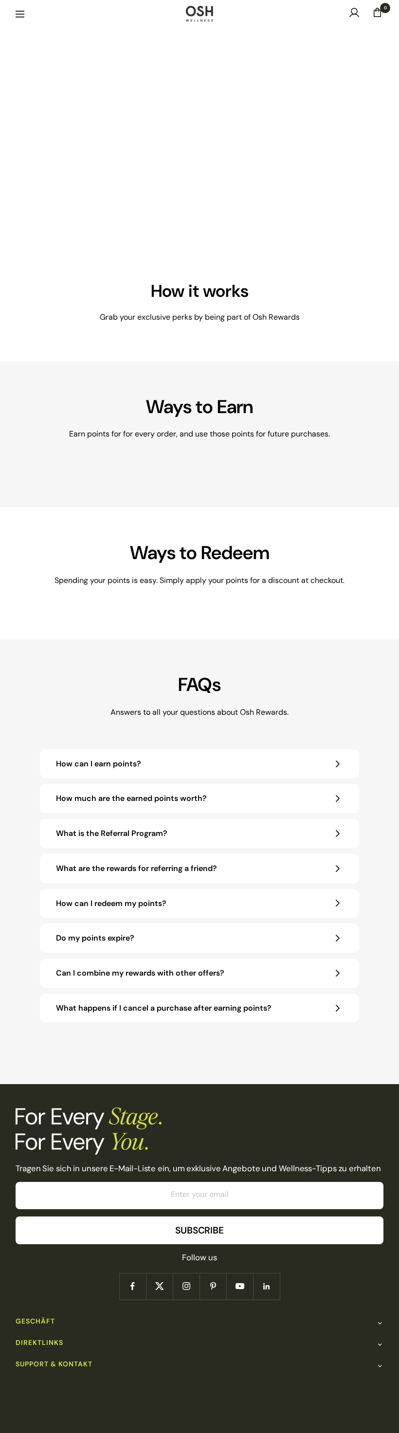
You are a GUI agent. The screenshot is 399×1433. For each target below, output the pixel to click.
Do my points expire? (95, 938)
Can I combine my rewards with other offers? (140, 973)
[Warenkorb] (377, 15)
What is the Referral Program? (111, 833)
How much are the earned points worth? (131, 798)
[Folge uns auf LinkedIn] (266, 1286)
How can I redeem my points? (111, 903)
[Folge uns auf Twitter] (159, 1286)
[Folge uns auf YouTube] (239, 1286)
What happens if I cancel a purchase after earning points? (164, 1008)
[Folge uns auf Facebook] (132, 1286)
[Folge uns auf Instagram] (186, 1286)
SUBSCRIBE (199, 1230)
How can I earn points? (98, 764)
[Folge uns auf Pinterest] (213, 1286)
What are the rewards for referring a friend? (136, 868)
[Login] (354, 15)
